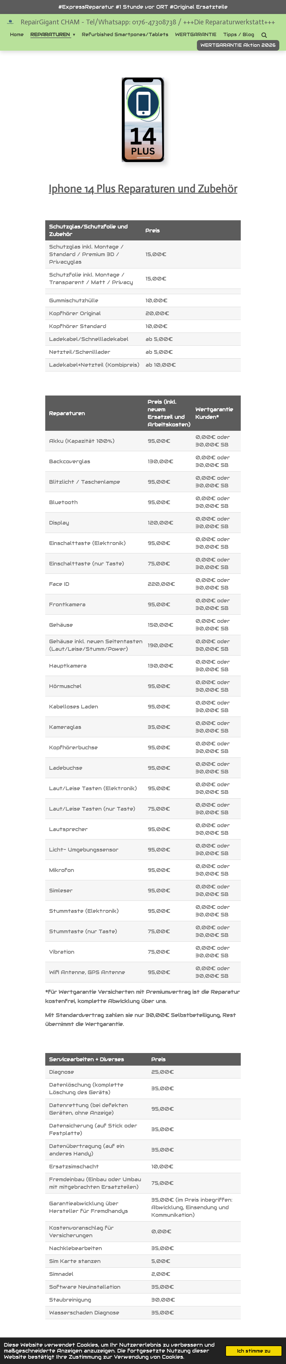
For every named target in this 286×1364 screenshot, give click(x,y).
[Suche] (264, 35)
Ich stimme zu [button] (253, 1351)
